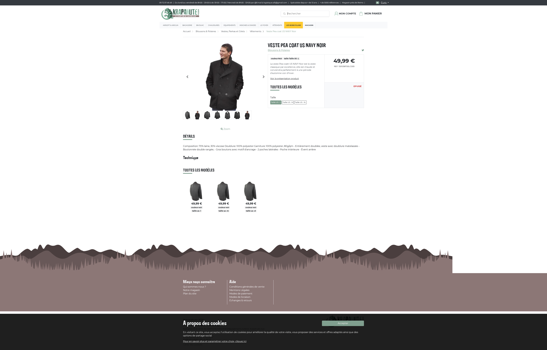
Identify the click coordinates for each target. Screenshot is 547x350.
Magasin (309, 25)
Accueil (187, 31)
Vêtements (277, 25)
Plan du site (189, 293)
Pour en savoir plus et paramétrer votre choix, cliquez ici (214, 341)
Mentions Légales (239, 290)
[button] (187, 77)
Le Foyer (264, 25)
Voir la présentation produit (284, 78)
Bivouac (200, 25)
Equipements (229, 25)
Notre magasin (191, 290)
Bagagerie (187, 25)
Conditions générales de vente (247, 286)
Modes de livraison (239, 297)
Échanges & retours (240, 300)
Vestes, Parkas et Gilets (233, 31)
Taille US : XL (300, 102)
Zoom (226, 129)
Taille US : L (276, 102)
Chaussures (213, 25)
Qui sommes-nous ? (194, 286)
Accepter (343, 323)
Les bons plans (293, 25)
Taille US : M (288, 102)
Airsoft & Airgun (170, 25)
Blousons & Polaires (206, 31)
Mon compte (347, 13)
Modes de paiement (240, 293)
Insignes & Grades (248, 25)
